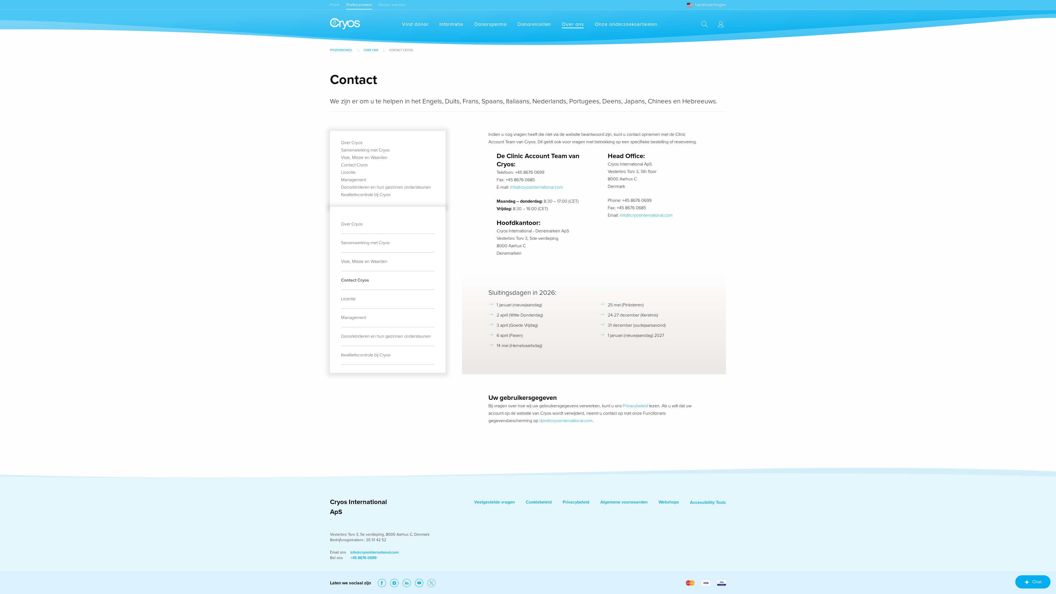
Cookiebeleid (539, 502)
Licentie (348, 172)
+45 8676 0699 (363, 558)
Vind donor (415, 24)
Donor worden (392, 4)
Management (353, 180)
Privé (335, 4)
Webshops (669, 502)
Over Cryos (351, 142)
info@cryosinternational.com (536, 187)
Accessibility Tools (708, 502)
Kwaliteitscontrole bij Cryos (366, 194)
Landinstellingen (710, 5)
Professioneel (359, 4)
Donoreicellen (534, 24)
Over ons (573, 24)
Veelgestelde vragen (494, 502)
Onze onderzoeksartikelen (626, 24)
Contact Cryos (354, 165)
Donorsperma (490, 24)
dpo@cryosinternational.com (566, 421)
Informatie (451, 24)
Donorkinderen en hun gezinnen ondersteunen (386, 187)
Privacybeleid (635, 406)
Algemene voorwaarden (624, 502)
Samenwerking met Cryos (365, 150)
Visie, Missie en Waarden (364, 157)
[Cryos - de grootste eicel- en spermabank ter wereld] (345, 24)
